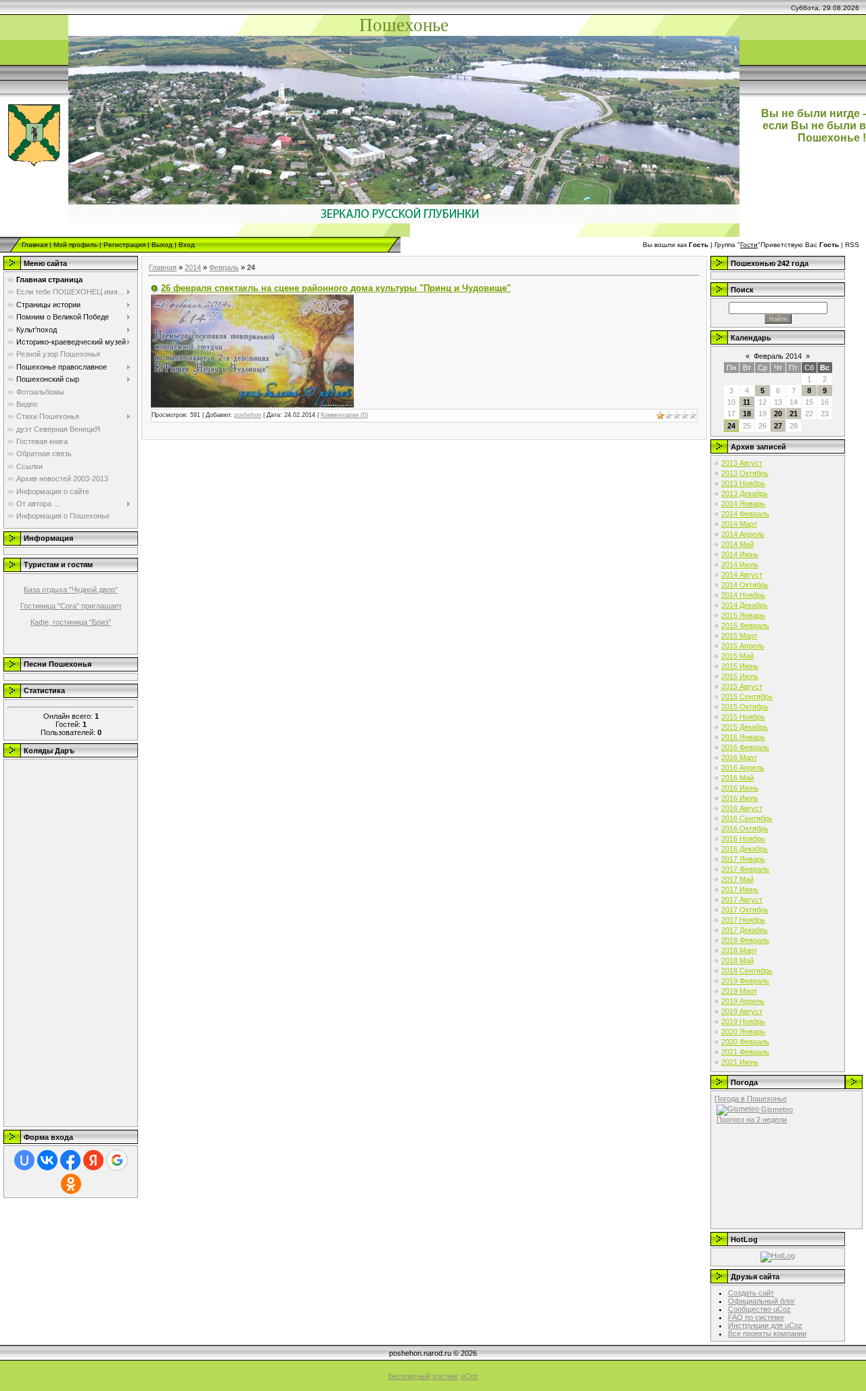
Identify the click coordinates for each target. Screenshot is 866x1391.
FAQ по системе (756, 1317)
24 (731, 426)
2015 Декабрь (744, 727)
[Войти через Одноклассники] (71, 1184)
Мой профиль (75, 244)
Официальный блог (761, 1301)
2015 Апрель (743, 646)
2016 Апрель (743, 768)
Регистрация (124, 244)
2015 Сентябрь (747, 696)
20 (778, 414)
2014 (193, 267)
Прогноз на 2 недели (751, 1120)
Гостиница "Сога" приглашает (71, 606)
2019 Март (739, 991)
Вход (187, 244)
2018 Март (739, 950)
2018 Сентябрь (747, 971)
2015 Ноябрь (743, 717)
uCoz (469, 1376)
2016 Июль (739, 798)
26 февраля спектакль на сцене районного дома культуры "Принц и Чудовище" (336, 288)
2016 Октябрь (745, 828)
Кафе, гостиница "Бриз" (70, 622)
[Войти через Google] (117, 1160)
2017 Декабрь (744, 930)
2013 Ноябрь (743, 483)
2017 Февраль (745, 869)
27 (778, 426)
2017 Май (737, 879)
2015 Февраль (745, 625)
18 (747, 414)
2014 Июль (739, 564)
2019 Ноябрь (743, 1021)
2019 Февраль (745, 981)
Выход (162, 244)
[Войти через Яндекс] (93, 1160)
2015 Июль (739, 676)
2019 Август (741, 1011)
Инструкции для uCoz (765, 1325)
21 (794, 414)
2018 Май (737, 960)
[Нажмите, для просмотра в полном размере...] (252, 350)
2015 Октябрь (745, 707)
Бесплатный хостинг (423, 1376)
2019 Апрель (743, 1001)
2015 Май (737, 656)
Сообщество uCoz (759, 1309)
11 (746, 402)
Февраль (224, 267)
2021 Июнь (739, 1062)
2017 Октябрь (745, 910)
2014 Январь (743, 504)
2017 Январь (743, 859)
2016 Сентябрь (747, 818)
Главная (34, 244)
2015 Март (739, 636)
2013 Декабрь (744, 493)
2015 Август (741, 686)
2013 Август (741, 463)
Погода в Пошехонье (750, 1099)
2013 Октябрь (745, 473)
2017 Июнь (739, 889)
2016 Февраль (745, 747)
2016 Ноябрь (743, 839)
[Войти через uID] (24, 1160)
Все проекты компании (767, 1333)
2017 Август (741, 900)
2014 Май (737, 544)
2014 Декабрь (744, 605)
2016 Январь (743, 737)
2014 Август (741, 575)
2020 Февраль (745, 1042)
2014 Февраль (745, 514)
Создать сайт (751, 1293)
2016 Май (737, 778)
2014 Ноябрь (743, 595)
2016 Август (741, 808)
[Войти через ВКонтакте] (47, 1160)
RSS (852, 244)
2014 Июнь (739, 554)
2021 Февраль (745, 1052)
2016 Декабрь (744, 849)
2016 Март (739, 757)
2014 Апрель (743, 534)
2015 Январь (743, 615)
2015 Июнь (739, 666)
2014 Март (739, 524)
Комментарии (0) (344, 415)
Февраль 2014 (778, 356)
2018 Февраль (745, 940)
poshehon (247, 415)
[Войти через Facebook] (70, 1160)
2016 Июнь (739, 788)
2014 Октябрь (745, 585)
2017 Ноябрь (743, 920)
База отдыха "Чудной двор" (71, 590)
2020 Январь (743, 1032)
